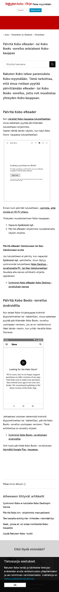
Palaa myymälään (41, 4)
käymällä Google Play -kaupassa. (20, 449)
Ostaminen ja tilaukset (21, 34)
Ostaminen (39, 34)
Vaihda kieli (35, 10)
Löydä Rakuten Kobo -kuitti (18, 533)
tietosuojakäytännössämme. (19, 578)
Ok (15, 585)
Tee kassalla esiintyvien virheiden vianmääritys (28, 518)
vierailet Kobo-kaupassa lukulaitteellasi (29, 118)
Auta (7, 34)
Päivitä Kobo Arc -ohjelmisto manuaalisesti (26, 512)
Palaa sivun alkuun (13, 483)
